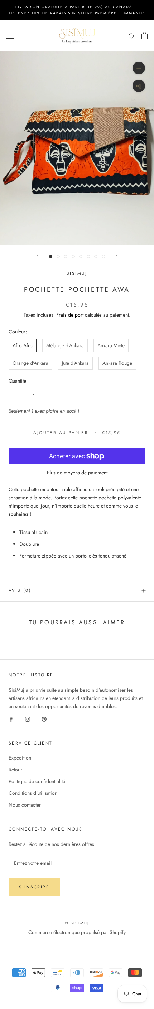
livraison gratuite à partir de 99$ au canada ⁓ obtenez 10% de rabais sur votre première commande (77, 10)
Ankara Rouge (117, 363)
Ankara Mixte (111, 345)
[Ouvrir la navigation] (10, 36)
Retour (15, 769)
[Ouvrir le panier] (144, 35)
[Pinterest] (44, 719)
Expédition (20, 757)
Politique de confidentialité (37, 781)
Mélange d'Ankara (65, 345)
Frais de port (69, 314)
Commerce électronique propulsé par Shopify (77, 932)
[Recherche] (132, 36)
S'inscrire (34, 887)
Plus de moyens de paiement (77, 472)
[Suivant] (117, 256)
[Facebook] (11, 719)
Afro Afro (23, 345)
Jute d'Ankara (75, 363)
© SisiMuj (77, 923)
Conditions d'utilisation (33, 793)
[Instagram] (27, 719)
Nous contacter (25, 804)
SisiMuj (77, 273)
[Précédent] (37, 256)
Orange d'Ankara (30, 363)
